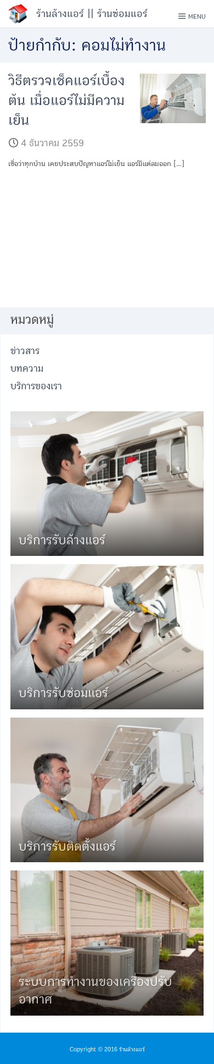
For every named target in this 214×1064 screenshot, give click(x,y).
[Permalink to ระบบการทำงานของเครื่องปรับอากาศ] (107, 943)
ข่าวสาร (25, 351)
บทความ (26, 368)
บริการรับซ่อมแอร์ (63, 693)
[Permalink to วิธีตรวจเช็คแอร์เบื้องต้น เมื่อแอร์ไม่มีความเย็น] (173, 97)
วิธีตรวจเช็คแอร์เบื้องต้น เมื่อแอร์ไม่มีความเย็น (66, 101)
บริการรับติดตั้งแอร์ (67, 846)
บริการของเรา (36, 386)
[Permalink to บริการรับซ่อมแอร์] (107, 636)
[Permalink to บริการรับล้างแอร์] (107, 483)
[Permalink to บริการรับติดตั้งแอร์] (107, 789)
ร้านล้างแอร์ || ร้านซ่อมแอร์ (92, 13)
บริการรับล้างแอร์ (62, 540)
